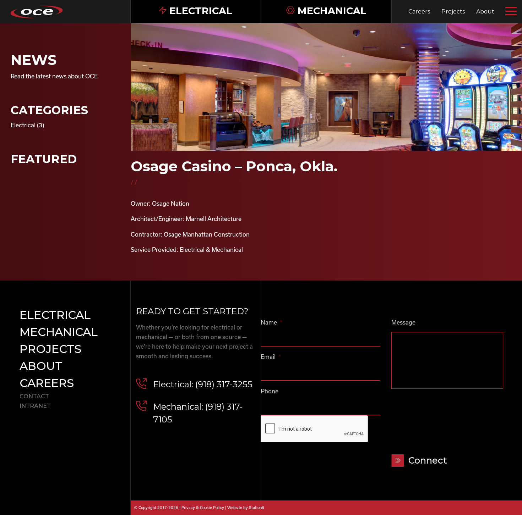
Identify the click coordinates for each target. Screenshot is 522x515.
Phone (269, 391)
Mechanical (59, 332)
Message (403, 322)
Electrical (23, 125)
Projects (453, 11)
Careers (419, 11)
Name (271, 322)
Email (271, 356)
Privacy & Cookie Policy (202, 507)
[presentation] (315, 429)
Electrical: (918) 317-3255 (202, 384)
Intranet (35, 406)
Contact (34, 396)
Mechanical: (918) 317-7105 (198, 413)
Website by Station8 (245, 507)
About (485, 11)
